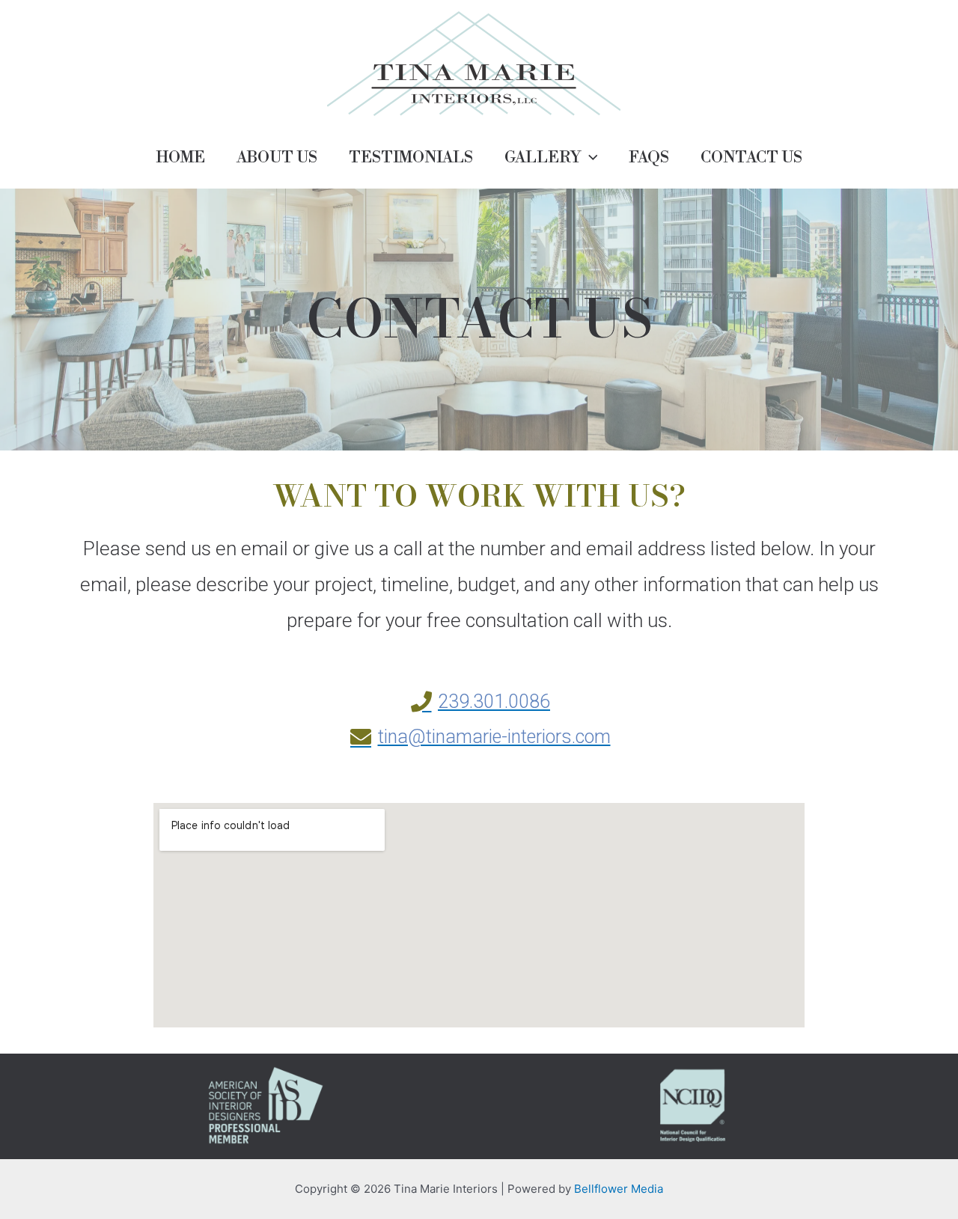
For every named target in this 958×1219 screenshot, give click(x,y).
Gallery (542, 158)
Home (180, 158)
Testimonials (411, 158)
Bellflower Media (618, 1189)
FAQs (649, 158)
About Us (277, 158)
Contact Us (751, 158)
